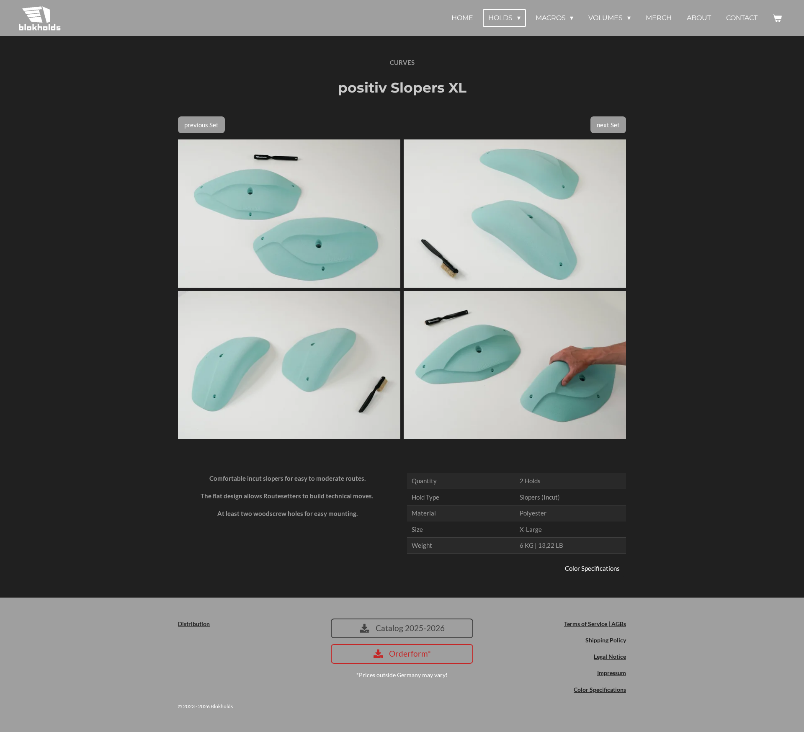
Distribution (194, 623)
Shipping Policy (605, 640)
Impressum (611, 672)
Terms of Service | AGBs (595, 623)
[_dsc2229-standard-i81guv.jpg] (289, 365)
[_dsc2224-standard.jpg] (289, 213)
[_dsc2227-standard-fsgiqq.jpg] (515, 213)
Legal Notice (610, 656)
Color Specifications (600, 689)
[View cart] (777, 18)
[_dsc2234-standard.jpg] (515, 365)
